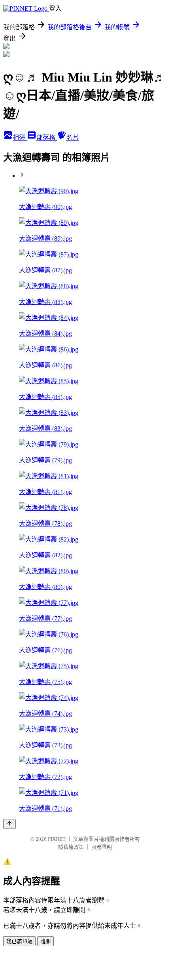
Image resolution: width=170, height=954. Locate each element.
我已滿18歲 (19, 941)
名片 (72, 137)
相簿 (20, 137)
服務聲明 (101, 847)
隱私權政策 (71, 847)
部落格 (46, 137)
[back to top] (9, 824)
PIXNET (57, 839)
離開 (45, 941)
